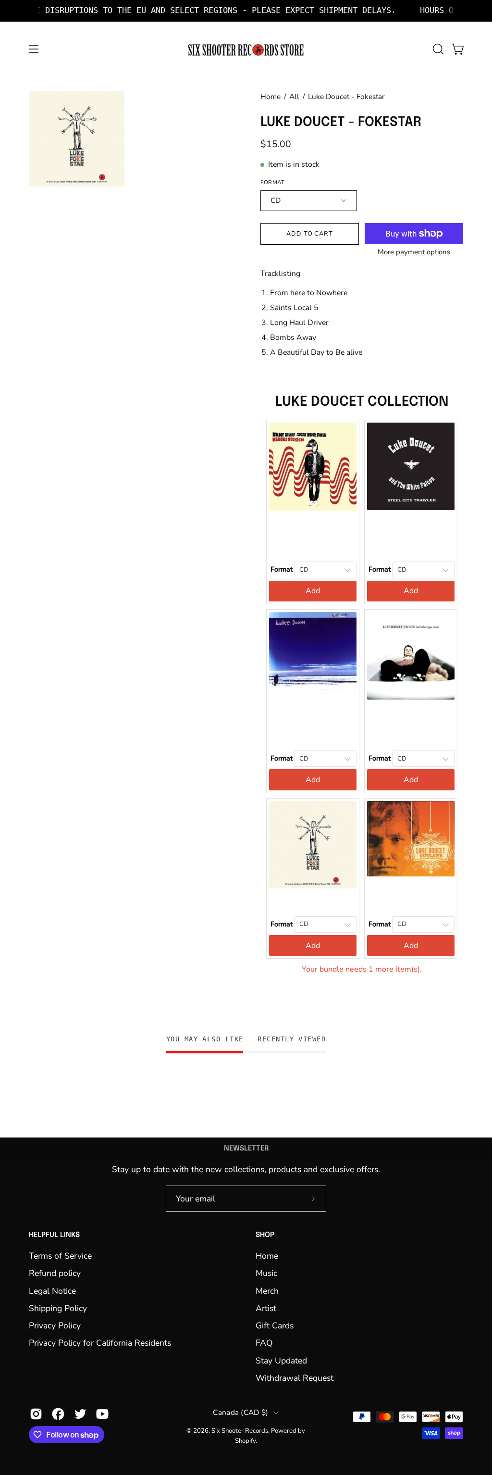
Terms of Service (60, 1256)
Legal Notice (52, 1290)
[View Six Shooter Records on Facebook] (58, 1414)
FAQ (264, 1343)
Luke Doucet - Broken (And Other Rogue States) (411, 719)
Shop (265, 1235)
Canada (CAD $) (240, 1412)
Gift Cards (275, 1325)
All (294, 96)
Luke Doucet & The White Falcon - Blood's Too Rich (312, 530)
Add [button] (313, 591)
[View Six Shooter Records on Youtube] (102, 1414)
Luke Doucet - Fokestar (313, 896)
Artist (266, 1308)
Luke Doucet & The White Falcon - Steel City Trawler (410, 530)
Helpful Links (54, 1235)
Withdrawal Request (294, 1378)
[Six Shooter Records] (246, 49)
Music (266, 1273)
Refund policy (55, 1273)
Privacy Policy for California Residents (100, 1343)
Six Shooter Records (239, 1430)
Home (270, 96)
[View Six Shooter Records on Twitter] (80, 1414)
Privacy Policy (55, 1325)
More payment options (414, 252)
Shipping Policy (58, 1308)
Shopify (245, 1441)
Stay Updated (281, 1360)
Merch (267, 1290)
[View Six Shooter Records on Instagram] (36, 1414)
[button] (437, 49)
